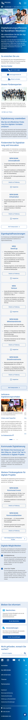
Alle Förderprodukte (13, 226)
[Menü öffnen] (25, 3)
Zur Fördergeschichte (6, 435)
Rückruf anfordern (10, 80)
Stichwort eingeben (7, 653)
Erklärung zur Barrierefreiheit (8, 699)
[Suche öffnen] (20, 3)
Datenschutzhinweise (6, 696)
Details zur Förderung (14, 182)
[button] (25, 714)
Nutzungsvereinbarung (7, 693)
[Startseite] (2, 6)
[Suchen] (25, 653)
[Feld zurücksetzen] (21, 653)
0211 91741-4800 (17, 70)
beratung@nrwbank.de (15, 75)
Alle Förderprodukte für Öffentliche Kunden (13, 538)
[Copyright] (26, 22)
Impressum (4, 690)
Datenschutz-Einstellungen (8, 702)
